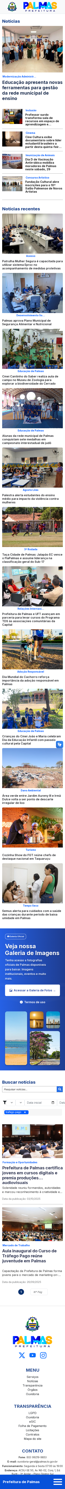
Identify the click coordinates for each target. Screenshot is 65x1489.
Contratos (32, 1434)
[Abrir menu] (58, 1482)
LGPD (32, 1413)
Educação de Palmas (31, 371)
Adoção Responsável (30, 671)
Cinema (30, 132)
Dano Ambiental (31, 790)
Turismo (31, 849)
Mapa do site (32, 1439)
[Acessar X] (22, 1355)
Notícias (32, 1381)
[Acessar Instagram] (43, 1355)
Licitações (32, 1430)
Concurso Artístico (37, 177)
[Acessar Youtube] (32, 1355)
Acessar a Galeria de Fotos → (35, 990)
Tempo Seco (30, 905)
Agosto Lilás (30, 490)
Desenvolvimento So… (30, 315)
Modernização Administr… (19, 76)
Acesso (30, 256)
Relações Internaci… (31, 608)
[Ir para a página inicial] (32, 6)
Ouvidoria (32, 1394)
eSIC (32, 1421)
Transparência (32, 1385)
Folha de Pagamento (32, 1426)
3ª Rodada (30, 549)
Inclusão (31, 110)
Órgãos (33, 1390)
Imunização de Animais (40, 155)
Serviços (32, 1377)
